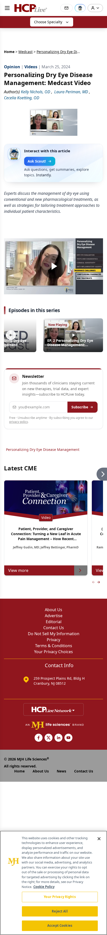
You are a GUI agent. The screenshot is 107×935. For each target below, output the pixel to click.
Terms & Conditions (53, 645)
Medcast (25, 51)
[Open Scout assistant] (80, 8)
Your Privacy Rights (59, 896)
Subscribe (79, 407)
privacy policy (18, 422)
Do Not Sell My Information (53, 633)
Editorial (53, 621)
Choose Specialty (48, 22)
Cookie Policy (43, 886)
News (61, 771)
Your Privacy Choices (53, 651)
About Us (53, 609)
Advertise (53, 615)
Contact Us (53, 627)
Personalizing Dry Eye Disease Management (42, 449)
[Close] (99, 838)
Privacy (53, 639)
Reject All (59, 911)
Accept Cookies (59, 925)
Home (9, 51)
